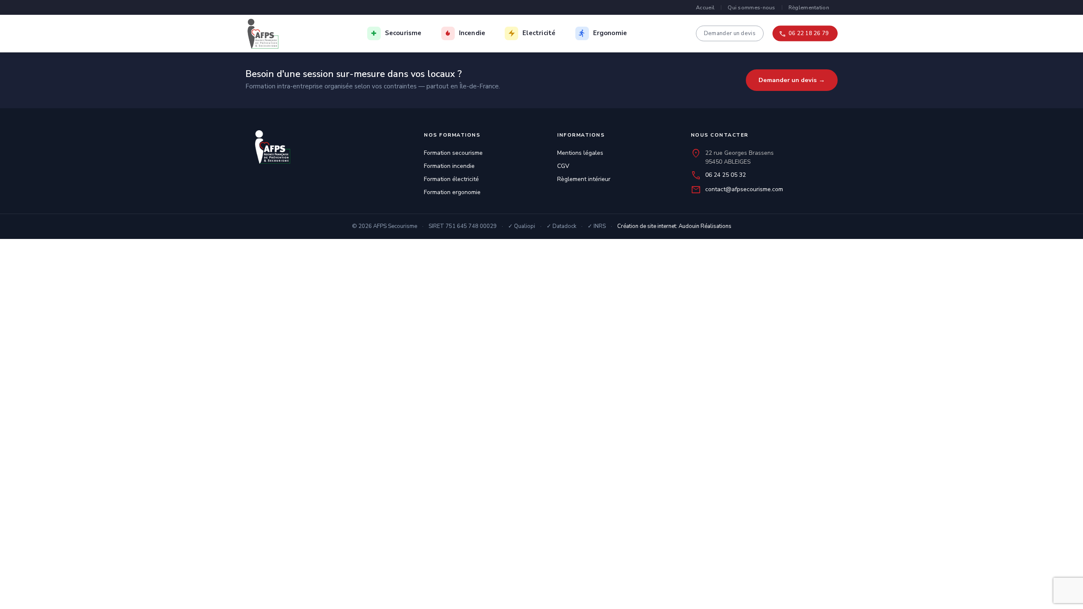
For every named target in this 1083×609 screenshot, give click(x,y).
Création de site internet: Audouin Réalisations (674, 226)
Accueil (705, 7)
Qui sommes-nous (751, 7)
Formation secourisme (453, 153)
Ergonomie (610, 33)
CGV (563, 166)
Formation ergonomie (452, 192)
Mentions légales (580, 153)
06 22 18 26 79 (809, 33)
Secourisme (403, 33)
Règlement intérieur (583, 179)
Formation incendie (449, 166)
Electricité (538, 33)
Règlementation (809, 7)
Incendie (472, 33)
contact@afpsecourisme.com (744, 189)
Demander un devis (730, 33)
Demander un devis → (792, 80)
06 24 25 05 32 (725, 175)
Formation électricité (451, 179)
